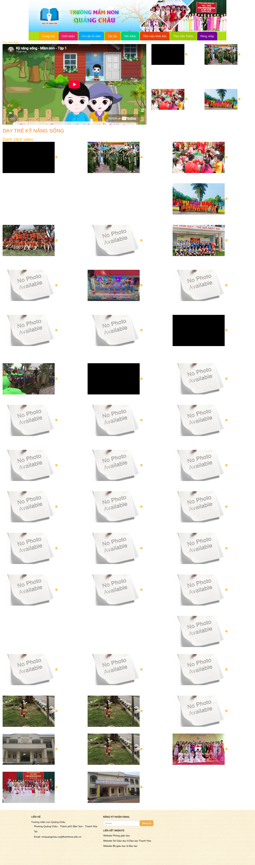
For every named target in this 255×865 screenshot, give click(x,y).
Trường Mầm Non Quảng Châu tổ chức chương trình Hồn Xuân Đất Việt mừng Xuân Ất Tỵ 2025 (174, 116)
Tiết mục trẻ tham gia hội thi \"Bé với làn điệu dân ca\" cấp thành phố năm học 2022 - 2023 (210, 399)
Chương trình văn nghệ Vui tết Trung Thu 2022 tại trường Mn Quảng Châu (127, 486)
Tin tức (112, 36)
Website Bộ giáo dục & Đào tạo (120, 846)
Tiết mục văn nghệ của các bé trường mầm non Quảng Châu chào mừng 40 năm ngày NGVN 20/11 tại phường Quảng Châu (41, 443)
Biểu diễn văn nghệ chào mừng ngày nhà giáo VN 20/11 (211, 650)
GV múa (178, 768)
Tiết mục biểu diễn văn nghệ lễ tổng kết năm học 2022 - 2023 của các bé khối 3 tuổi (126, 351)
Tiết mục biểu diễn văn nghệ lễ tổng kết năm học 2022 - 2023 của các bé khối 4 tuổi (41, 351)
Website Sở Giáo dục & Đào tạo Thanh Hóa (127, 840)
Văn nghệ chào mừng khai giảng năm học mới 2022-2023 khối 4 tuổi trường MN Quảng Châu (124, 569)
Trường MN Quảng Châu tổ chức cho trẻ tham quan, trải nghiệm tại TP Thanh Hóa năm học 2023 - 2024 (228, 118)
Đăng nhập (207, 36)
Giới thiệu (68, 36)
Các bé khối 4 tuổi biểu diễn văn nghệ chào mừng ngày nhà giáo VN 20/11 (41, 690)
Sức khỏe (130, 36)
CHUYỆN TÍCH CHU (17, 730)
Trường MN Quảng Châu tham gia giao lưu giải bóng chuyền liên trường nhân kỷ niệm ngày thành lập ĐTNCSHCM (209, 263)
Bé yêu (92, 806)
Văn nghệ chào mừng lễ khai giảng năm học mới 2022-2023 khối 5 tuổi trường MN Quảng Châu (211, 527)
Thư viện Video (183, 36)
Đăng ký (146, 823)
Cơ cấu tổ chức (91, 36)
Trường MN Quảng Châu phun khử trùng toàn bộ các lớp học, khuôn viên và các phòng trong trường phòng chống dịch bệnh (42, 308)
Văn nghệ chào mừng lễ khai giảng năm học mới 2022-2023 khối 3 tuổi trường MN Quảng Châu (126, 527)
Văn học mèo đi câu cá (18, 806)
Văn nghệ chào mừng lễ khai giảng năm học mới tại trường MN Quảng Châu (38, 527)
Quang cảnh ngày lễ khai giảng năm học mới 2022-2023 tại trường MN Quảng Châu (211, 569)
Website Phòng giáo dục (116, 835)
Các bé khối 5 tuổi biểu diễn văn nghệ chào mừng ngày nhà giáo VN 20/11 (211, 610)
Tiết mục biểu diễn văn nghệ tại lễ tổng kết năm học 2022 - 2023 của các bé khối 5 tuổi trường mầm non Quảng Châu (212, 308)
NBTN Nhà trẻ (12, 768)
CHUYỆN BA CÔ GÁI (102, 768)
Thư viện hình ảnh (154, 36)
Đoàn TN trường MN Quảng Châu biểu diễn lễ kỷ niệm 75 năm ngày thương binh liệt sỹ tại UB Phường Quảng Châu (126, 612)
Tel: (35, 831)
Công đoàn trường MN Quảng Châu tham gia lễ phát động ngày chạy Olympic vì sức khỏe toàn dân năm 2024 (127, 261)
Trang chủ (48, 36)
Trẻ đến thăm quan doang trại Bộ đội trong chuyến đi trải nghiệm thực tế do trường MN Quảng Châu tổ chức (127, 399)
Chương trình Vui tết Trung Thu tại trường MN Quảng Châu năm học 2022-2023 (209, 486)
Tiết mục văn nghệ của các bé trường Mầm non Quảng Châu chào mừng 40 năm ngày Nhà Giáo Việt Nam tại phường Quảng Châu (126, 443)
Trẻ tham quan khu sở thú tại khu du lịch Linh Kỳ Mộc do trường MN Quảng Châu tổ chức (42, 399)
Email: (36, 836)
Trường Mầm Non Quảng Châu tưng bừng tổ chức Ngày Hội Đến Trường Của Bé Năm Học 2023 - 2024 (127, 306)
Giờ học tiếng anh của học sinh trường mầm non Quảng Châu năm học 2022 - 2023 (41, 486)
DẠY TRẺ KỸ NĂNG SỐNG (107, 730)
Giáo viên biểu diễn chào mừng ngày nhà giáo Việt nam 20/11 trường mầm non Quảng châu (211, 690)
